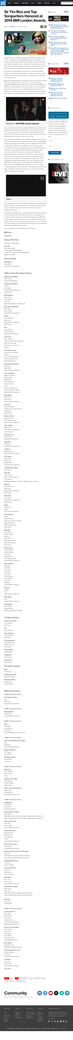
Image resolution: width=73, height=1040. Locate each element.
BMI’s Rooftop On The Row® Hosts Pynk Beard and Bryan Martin (59, 44)
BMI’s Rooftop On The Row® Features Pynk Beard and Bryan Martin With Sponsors (60, 26)
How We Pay (7, 1015)
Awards (6, 1021)
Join (5, 1014)
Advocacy (39, 1021)
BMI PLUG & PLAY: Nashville (59, 98)
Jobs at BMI (40, 1017)
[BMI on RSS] (67, 1021)
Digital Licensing (30, 1017)
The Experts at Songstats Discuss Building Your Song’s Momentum (59, 38)
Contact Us (28, 1015)
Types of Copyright (30, 1014)
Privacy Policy (64, 1028)
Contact (39, 1012)
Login (5, 1012)
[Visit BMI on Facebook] (39, 993)
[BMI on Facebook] (49, 1021)
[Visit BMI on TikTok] (61, 993)
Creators (7, 1008)
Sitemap (39, 1015)
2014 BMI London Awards (27, 123)
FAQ (5, 1017)
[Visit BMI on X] (45, 993)
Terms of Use (58, 1028)
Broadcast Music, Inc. (54, 1008)
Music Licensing (19, 1017)
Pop (31, 978)
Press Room (40, 1014)
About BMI (40, 1008)
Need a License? (30, 1012)
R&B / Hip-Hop (37, 978)
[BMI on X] (52, 1021)
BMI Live (17, 1012)
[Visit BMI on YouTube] (50, 993)
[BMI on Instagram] (55, 1021)
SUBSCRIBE (55, 152)
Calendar (6, 1019)
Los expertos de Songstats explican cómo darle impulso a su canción (59, 32)
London (11, 981)
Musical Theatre (24, 978)
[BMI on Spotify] (61, 1021)
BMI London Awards (20, 981)
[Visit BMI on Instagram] (56, 993)
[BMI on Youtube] (64, 1021)
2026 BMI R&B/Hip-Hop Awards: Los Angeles (57, 84)
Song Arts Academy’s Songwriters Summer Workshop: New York (57, 80)
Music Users (29, 1008)
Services (17, 1008)
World (6, 981)
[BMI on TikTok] (58, 1021)
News (12, 27)
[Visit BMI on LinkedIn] (67, 993)
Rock (44, 978)
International (40, 1019)
